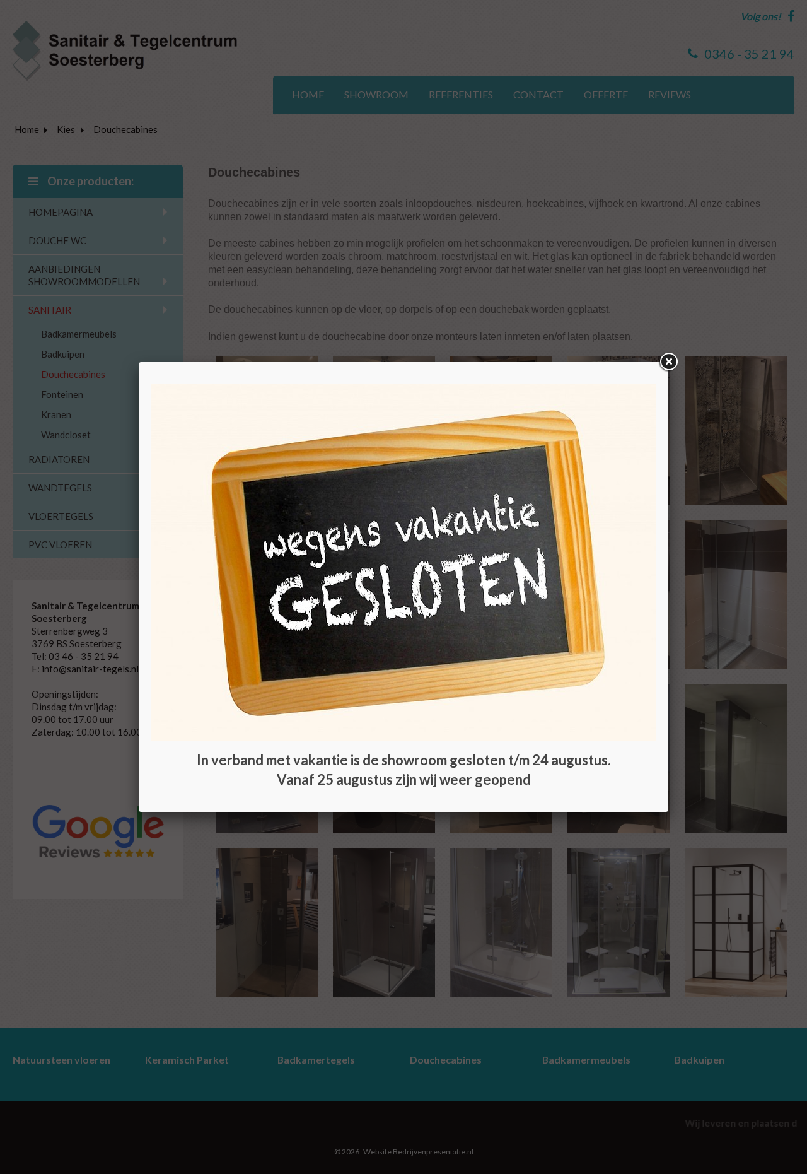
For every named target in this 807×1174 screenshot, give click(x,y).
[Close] (668, 362)
